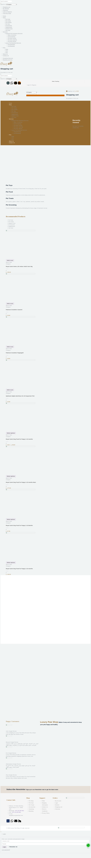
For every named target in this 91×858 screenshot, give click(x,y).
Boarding (31, 811)
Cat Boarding (11, 46)
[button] (0, 74)
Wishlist (57, 805)
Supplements (8, 27)
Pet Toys (7, 24)
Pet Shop (31, 800)
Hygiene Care (9, 28)
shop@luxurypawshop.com (16, 815)
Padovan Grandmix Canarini (14, 309)
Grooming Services (8, 58)
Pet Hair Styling (12, 41)
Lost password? (6, 849)
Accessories (8, 25)
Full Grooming (11, 36)
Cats (6, 50)
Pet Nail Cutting (12, 38)
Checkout (5, 10)
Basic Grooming (12, 35)
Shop (4, 17)
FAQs (43, 800)
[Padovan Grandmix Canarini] (20, 274)
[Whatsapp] (11, 83)
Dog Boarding (11, 44)
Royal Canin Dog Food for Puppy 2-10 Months (19, 525)
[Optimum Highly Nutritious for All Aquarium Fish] (20, 360)
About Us (5, 54)
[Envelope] (15, 83)
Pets (4, 47)
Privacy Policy (46, 813)
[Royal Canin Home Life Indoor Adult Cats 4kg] (20, 230)
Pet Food (7, 19)
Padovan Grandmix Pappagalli (15, 352)
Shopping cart (6, 7)
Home (4, 16)
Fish (6, 52)
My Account (58, 800)
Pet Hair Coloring (12, 39)
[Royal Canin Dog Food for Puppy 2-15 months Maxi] (20, 446)
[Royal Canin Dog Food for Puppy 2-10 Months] (20, 489)
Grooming (31, 809)
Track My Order (7, 13)
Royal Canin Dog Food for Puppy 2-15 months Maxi (21, 482)
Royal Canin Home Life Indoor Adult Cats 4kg (19, 266)
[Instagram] (8, 83)
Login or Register (7, 11)
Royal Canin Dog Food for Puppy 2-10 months (19, 439)
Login (56, 803)
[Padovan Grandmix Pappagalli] (20, 317)
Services (5, 31)
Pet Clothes (8, 22)
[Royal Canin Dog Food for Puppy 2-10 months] (20, 403)
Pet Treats (8, 20)
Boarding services (7, 59)
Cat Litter (7, 30)
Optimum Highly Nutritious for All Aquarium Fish (20, 396)
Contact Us (6, 55)
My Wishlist (6, 8)
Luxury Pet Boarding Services (13, 43)
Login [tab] (4, 834)
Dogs (6, 49)
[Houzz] (19, 83)
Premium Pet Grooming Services (13, 33)
